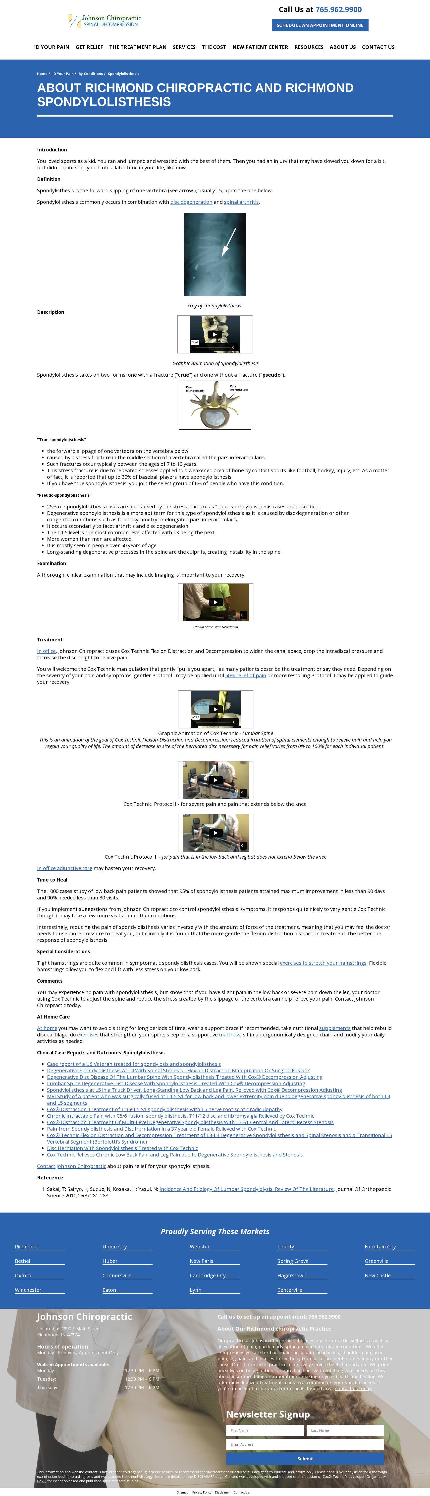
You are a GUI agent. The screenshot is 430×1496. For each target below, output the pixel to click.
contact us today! (353, 1388)
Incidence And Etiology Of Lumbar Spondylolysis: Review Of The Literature (247, 1189)
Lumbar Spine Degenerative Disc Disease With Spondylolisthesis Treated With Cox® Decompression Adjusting (176, 1083)
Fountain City (380, 1246)
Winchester (28, 1290)
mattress (229, 1034)
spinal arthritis (241, 202)
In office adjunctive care (64, 868)
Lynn (196, 1290)
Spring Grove (293, 1261)
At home (47, 1028)
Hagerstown (292, 1275)
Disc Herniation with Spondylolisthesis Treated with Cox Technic (122, 1148)
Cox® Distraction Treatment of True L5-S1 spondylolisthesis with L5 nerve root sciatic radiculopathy (164, 1109)
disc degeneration (191, 202)
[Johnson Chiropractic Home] (104, 21)
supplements (335, 1028)
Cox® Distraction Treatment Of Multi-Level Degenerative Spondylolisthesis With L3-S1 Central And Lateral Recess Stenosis (190, 1122)
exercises (88, 1034)
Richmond (27, 1246)
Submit (305, 1459)
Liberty (285, 1246)
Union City (115, 1246)
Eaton (109, 1290)
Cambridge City (208, 1275)
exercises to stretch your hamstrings (323, 962)
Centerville (289, 1290)
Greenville (376, 1261)
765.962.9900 (339, 9)
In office (46, 651)
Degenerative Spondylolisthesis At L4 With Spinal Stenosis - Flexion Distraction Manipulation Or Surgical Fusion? (178, 1070)
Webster (200, 1246)
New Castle (378, 1275)
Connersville (117, 1275)
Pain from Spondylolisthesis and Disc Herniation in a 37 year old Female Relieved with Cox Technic (161, 1128)
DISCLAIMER (204, 1476)
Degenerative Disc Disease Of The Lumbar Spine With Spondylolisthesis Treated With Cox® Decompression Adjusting (185, 1077)
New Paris (201, 1261)
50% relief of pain (245, 675)
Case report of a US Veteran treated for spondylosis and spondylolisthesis (134, 1064)
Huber (110, 1261)
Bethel (22, 1261)
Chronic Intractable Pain (75, 1115)
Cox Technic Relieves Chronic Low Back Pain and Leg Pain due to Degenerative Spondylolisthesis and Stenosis (175, 1154)
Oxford (23, 1275)
